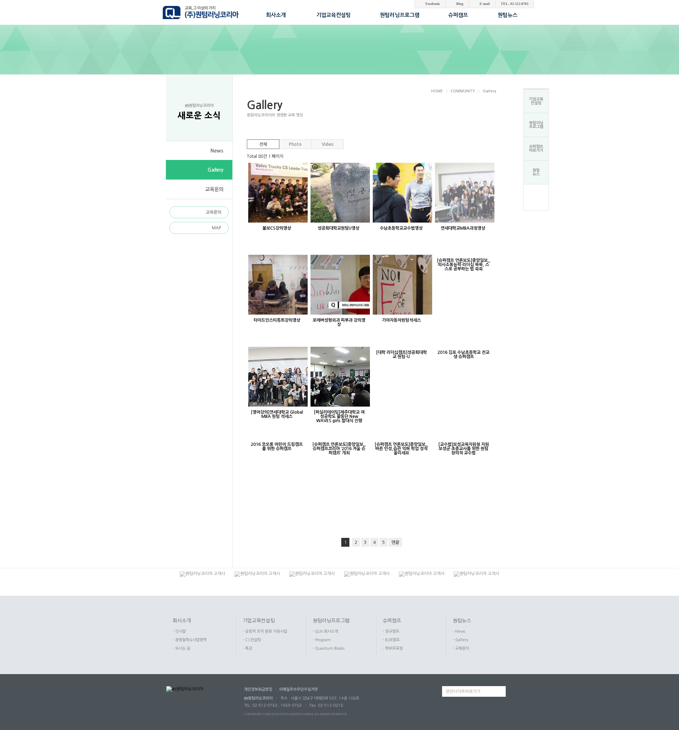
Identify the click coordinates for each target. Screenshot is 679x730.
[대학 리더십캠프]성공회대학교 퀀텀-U (401, 354)
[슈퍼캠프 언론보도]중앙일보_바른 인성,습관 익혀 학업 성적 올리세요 (401, 448)
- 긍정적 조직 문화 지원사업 (265, 631)
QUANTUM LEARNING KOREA (292, 714)
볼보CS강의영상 (276, 228)
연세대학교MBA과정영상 (463, 228)
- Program (322, 640)
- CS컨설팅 (252, 640)
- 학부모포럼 (393, 648)
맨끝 (395, 542)
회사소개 (182, 620)
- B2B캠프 (391, 640)
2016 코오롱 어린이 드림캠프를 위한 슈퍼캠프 (277, 446)
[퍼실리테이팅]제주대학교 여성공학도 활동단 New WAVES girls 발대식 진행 (339, 416)
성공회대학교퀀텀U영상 (339, 228)
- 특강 (247, 648)
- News (459, 631)
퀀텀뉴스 (462, 620)
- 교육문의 (461, 648)
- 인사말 (179, 631)
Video (327, 144)
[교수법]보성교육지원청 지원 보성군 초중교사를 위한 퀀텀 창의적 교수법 (463, 448)
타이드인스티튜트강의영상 (277, 320)
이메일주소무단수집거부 (298, 689)
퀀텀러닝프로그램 (331, 620)
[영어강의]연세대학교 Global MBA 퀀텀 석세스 (277, 414)
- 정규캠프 (391, 631)
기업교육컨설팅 (259, 620)
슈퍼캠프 (392, 620)
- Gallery (460, 640)
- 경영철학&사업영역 (190, 640)
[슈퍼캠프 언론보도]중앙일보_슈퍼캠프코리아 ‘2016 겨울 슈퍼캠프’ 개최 (339, 448)
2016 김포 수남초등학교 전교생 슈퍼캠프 (463, 354)
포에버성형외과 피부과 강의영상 (339, 322)
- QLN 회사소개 (325, 631)
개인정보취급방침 (258, 689)
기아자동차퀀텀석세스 (401, 320)
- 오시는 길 (181, 648)
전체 (263, 144)
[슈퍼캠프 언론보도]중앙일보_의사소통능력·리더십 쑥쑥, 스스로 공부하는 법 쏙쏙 (463, 264)
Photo (295, 144)
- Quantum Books (328, 648)
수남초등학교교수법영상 (401, 228)
